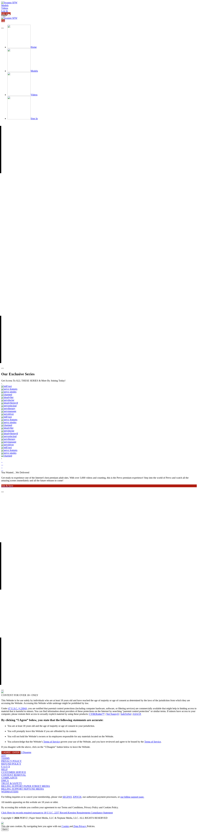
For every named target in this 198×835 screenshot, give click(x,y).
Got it (4, 829)
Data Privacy (80, 826)
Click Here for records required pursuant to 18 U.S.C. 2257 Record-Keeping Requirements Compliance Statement (57, 812)
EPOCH (77, 797)
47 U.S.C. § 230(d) (17, 708)
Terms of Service (51, 741)
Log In (4, 11)
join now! (6, 13)
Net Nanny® (112, 714)
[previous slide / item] (2, 28)
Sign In (34, 118)
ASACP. (137, 714)
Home (34, 47)
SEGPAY (67, 797)
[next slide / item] (2, 368)
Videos (4, 8)
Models (5, 5)
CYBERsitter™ (97, 714)
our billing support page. (132, 797)
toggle (4, 15)
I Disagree (26, 752)
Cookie (65, 826)
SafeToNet (126, 714)
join (3, 20)
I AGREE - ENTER (10, 752)
